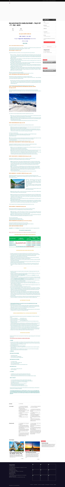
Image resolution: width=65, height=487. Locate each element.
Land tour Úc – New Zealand (41, 484)
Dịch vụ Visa (51, 484)
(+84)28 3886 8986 (53, 0)
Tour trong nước (35, 484)
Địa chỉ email (45, 25)
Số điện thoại (45, 28)
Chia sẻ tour (49, 46)
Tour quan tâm (45, 31)
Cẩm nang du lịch (47, 484)
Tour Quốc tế (31, 484)
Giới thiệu (55, 484)
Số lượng (45, 35)
